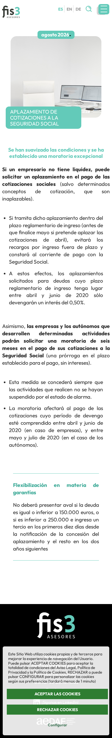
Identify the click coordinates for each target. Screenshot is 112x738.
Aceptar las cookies (57, 693)
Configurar (57, 725)
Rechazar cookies (57, 709)
